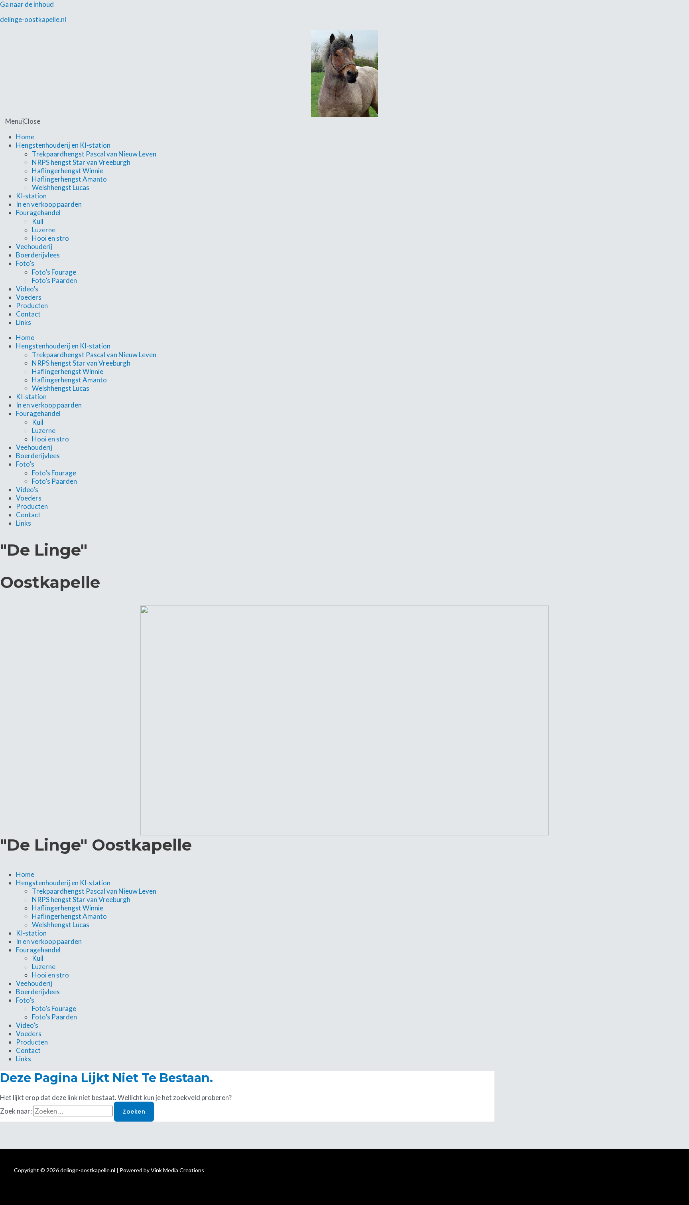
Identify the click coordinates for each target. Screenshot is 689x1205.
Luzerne (43, 230)
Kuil (37, 221)
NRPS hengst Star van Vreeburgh (81, 162)
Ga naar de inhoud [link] (27, 4)
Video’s (27, 289)
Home (25, 137)
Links (23, 322)
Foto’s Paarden (54, 280)
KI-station (31, 196)
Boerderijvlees (38, 255)
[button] (344, 121)
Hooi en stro (50, 238)
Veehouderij (34, 246)
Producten (32, 305)
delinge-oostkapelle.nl (33, 19)
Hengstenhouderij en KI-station (63, 145)
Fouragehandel (38, 212)
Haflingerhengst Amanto (69, 179)
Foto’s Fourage (54, 272)
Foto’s (25, 263)
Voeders (28, 297)
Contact (28, 314)
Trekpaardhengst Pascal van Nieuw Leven (94, 154)
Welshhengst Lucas (60, 187)
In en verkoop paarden (49, 204)
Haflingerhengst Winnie (67, 170)
